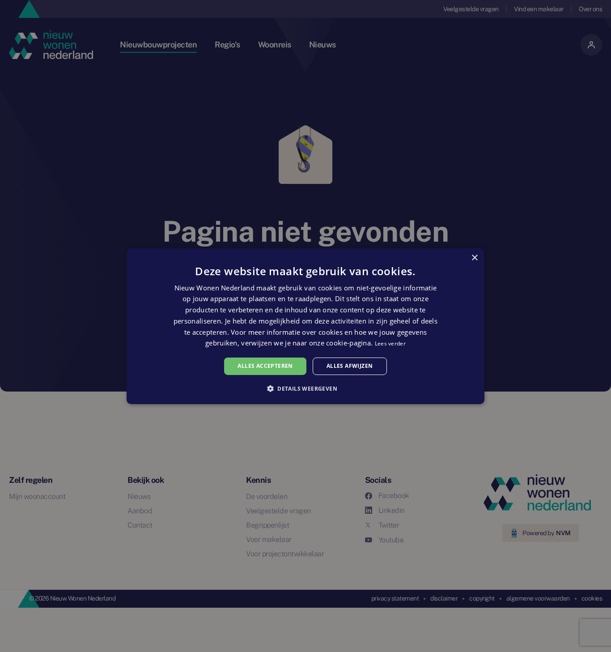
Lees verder (390, 343)
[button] (305, 388)
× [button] (474, 257)
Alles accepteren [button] (265, 366)
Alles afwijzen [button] (350, 366)
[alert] (305, 326)
